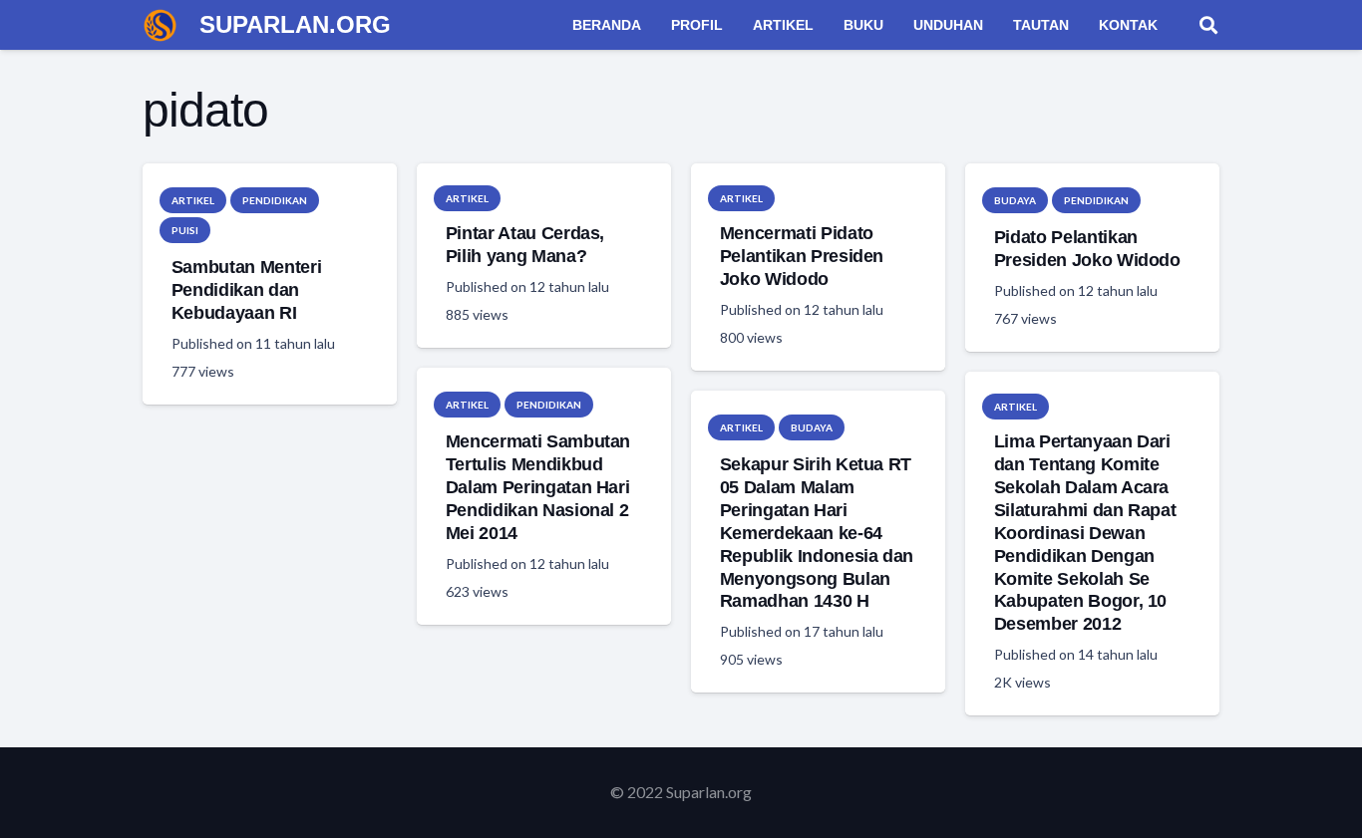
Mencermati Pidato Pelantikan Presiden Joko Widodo (801, 256)
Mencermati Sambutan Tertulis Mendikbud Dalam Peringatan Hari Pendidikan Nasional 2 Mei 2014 (538, 486)
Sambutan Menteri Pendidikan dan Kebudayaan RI (246, 290)
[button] (1208, 25)
